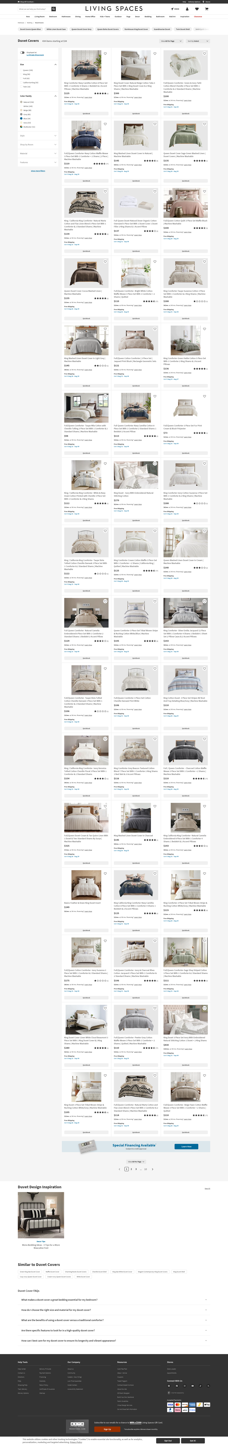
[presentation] (171, 41)
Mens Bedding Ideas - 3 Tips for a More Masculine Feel (41, 1246)
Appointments (171, 1373)
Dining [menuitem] (78, 16)
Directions (21, 1377)
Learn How (88, 97)
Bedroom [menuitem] (53, 16)
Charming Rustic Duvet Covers (75, 1272)
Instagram (184, 1386)
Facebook (177, 1386)
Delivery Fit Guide (45, 1369)
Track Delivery (22, 1389)
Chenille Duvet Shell (99, 1272)
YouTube (192, 1386)
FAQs (19, 1381)
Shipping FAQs (22, 1385)
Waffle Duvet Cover (52, 1272)
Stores (208, 2)
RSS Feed (208, 1386)
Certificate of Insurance (47, 1389)
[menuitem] (206, 9)
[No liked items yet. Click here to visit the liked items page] (197, 9)
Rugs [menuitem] (128, 16)
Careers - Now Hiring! (75, 1377)
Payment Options (45, 1373)
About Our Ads (122, 1389)
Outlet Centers (72, 1385)
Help (184, 2)
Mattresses (21, 23)
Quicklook (86, 113)
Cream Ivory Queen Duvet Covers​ (59, 1277)
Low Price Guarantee (74, 1381)
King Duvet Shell (179, 1272)
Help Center (22, 1369)
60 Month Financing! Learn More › (31, 2)
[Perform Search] (53, 9)
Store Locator (171, 1369)
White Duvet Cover (83, 1277)
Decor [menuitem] (137, 16)
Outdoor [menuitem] (118, 16)
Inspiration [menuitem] (184, 16)
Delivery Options (194, 2)
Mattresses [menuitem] (66, 16)
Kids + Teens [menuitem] (105, 16)
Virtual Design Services (124, 1405)
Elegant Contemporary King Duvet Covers (152, 1272)
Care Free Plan (122, 1369)
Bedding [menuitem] (148, 16)
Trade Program (122, 1381)
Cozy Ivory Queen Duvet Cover (31, 1277)
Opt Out (168, 1440)
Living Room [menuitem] (40, 16)
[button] (101, 93)
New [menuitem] (28, 16)
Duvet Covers (39, 23)
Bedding (29, 23)
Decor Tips (41, 1241)
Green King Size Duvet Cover (30, 1272)
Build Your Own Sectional (125, 1397)
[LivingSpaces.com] (114, 8)
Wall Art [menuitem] (172, 16)
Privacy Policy (76, 1442)
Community (71, 1373)
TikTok (200, 1386)
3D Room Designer (123, 1393)
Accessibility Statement (75, 1389)
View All (207, 1188)
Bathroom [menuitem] (160, 16)
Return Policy (43, 1385)
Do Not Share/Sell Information (127, 1409)
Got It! (193, 1440)
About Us (71, 1369)
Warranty (42, 1381)
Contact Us (21, 1373)
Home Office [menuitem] (90, 16)
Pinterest (169, 1386)
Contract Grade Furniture (125, 1385)
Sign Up (107, 1429)
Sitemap (42, 1393)
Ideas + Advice (122, 1373)
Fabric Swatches (122, 1401)
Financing (42, 1377)
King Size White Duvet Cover (122, 1272)
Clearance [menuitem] (198, 16)
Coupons (120, 1377)
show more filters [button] (38, 171)
